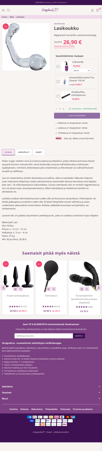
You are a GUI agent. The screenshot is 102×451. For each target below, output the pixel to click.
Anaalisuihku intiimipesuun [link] (78, 93)
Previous (3, 288)
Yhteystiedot (51, 409)
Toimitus (13, 409)
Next (98, 288)
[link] (66, 66)
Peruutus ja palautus (83, 409)
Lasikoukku (20, 17)
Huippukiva (59, 24)
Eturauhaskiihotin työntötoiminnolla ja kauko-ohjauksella (84, 299)
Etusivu (4, 17)
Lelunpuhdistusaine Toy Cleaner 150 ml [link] (81, 79)
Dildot (12, 17)
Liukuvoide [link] (78, 61)
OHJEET (39, 152)
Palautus (24, 409)
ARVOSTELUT (23, 152)
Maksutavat (37, 409)
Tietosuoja (65, 409)
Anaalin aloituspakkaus (18, 295)
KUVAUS (8, 152)
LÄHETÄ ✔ (79, 336)
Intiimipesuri (51, 295)
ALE (5, 26)
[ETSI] (8, 10)
